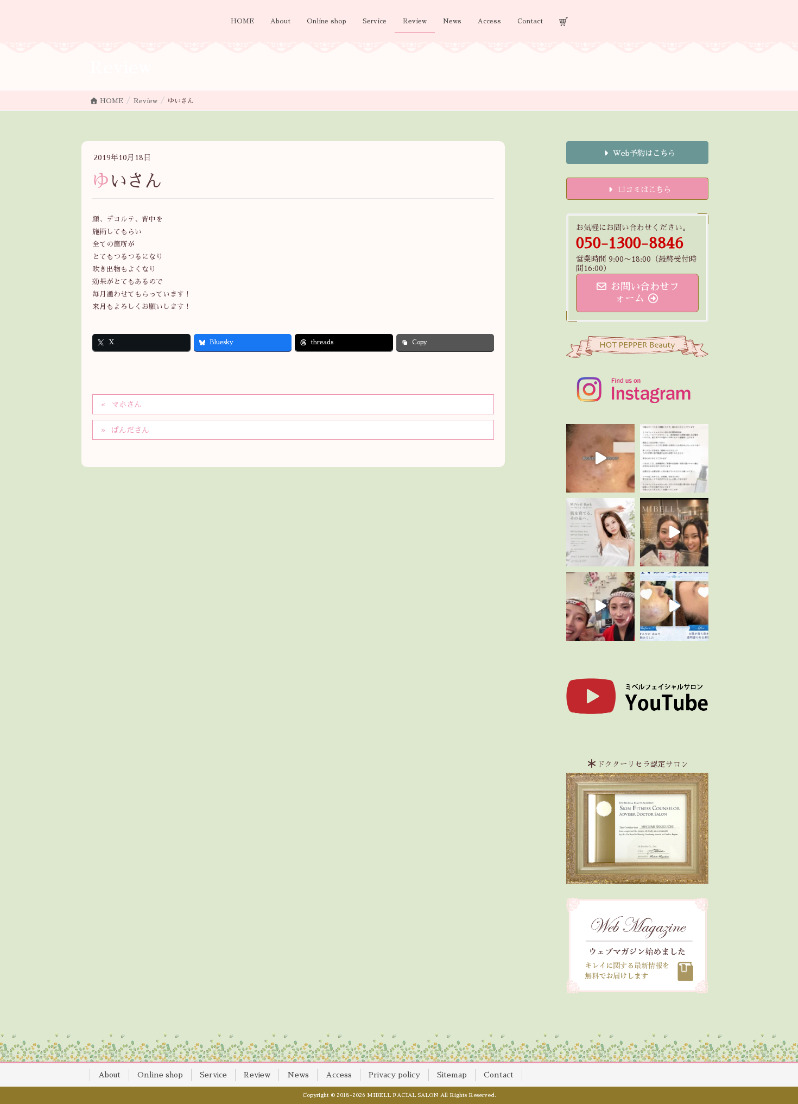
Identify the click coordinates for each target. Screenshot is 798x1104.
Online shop (160, 1074)
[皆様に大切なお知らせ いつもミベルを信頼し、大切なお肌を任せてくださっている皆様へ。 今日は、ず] (600, 532)
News (298, 1074)
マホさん (126, 404)
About (109, 1074)
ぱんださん (130, 430)
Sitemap (452, 1074)
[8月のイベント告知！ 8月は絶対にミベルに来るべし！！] (600, 606)
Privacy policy (394, 1074)
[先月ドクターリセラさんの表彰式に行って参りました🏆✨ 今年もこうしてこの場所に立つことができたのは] (674, 532)
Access (339, 1074)
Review (257, 1074)
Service (213, 1074)
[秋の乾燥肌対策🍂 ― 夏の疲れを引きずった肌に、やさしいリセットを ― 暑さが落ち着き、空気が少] (600, 458)
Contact (499, 1074)
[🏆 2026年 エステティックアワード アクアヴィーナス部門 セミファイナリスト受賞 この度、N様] (674, 606)
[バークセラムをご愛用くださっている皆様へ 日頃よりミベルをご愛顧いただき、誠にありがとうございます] (674, 458)
